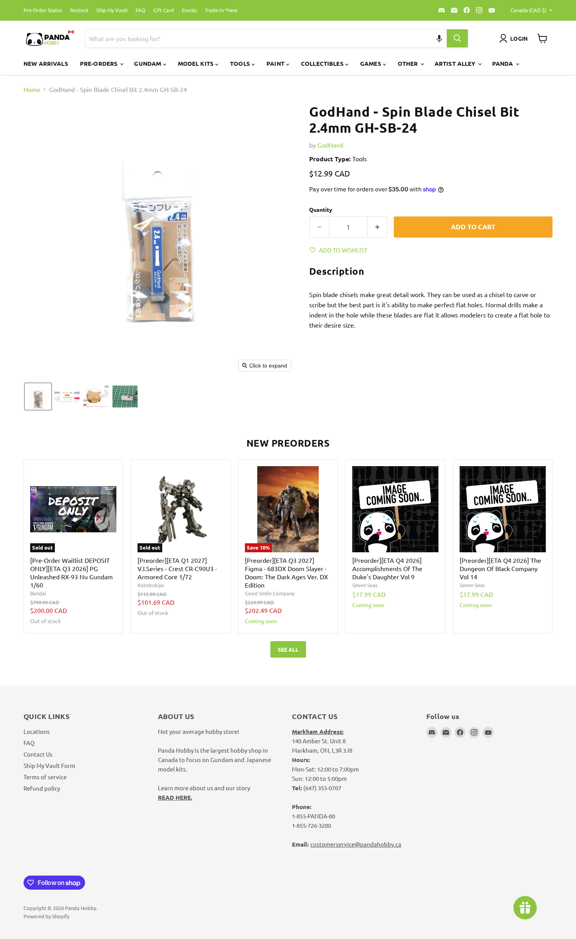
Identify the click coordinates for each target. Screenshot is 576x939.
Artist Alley (456, 63)
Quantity (320, 209)
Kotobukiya (151, 585)
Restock (79, 10)
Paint (276, 63)
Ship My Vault (112, 10)
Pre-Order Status (43, 10)
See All (288, 649)
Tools (241, 63)
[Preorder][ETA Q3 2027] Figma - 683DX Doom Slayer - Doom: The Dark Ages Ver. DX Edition (286, 572)
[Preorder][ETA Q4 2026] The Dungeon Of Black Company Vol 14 (500, 568)
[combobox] (256, 38)
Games (371, 63)
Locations (37, 731)
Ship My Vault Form (49, 765)
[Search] (457, 38)
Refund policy (42, 788)
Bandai (38, 593)
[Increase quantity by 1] (378, 227)
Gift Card (163, 10)
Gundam (148, 63)
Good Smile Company (269, 593)
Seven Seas (365, 585)
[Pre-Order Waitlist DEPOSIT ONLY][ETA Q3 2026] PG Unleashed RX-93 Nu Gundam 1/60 (71, 572)
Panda (503, 63)
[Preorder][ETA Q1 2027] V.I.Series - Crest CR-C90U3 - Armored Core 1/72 (177, 568)
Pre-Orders (100, 63)
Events (189, 10)
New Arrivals (46, 63)
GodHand (330, 145)
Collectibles (323, 63)
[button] (439, 38)
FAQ (140, 10)
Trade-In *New (221, 10)
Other (409, 63)
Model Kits (197, 63)
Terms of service (45, 776)
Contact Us (38, 754)
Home (32, 89)
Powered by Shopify (46, 916)
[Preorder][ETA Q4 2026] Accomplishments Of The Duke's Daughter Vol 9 (387, 568)
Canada (528, 10)
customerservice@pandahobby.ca (355, 844)
